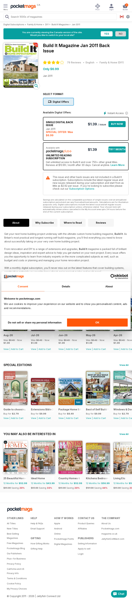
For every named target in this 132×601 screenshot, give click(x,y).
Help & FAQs (37, 523)
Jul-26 (35, 335)
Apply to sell (84, 548)
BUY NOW (117, 123)
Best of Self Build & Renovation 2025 (97, 409)
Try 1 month (117, 149)
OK (97, 322)
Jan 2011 (76, 24)
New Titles (12, 528)
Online (57, 533)
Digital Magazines (63, 544)
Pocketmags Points (64, 539)
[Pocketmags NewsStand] (22, 6)
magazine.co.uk (109, 533)
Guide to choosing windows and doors (14, 409)
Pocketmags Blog (16, 548)
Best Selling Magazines (13, 535)
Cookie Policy (14, 583)
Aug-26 (8, 335)
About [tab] (109, 286)
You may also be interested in (29, 434)
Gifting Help (37, 548)
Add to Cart (17, 349)
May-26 (90, 335)
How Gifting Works (40, 543)
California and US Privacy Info (15, 571)
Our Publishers (14, 553)
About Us (106, 523)
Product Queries (86, 523)
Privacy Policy (14, 564)
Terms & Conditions (17, 578)
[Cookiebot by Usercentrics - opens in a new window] (113, 276)
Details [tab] (66, 286)
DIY (47, 24)
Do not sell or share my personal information (35, 322)
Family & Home (34, 24)
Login (81, 554)
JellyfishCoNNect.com (112, 539)
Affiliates (82, 528)
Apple (57, 523)
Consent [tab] (23, 286)
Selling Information (87, 543)
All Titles (11, 523)
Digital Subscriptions (13, 24)
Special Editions (17, 365)
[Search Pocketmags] (7, 17)
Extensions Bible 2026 (42, 409)
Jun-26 (63, 335)
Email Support (38, 528)
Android (58, 528)
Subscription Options (81, 188)
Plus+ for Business (16, 558)
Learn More (118, 165)
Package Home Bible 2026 (69, 409)
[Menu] (5, 6)
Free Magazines (15, 543)
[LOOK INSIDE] (20, 86)
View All (124, 365)
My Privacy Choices (17, 588)
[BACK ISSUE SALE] (15, 329)
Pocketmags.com (110, 528)
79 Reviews (74, 62)
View (6, 349)
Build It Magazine (60, 24)
